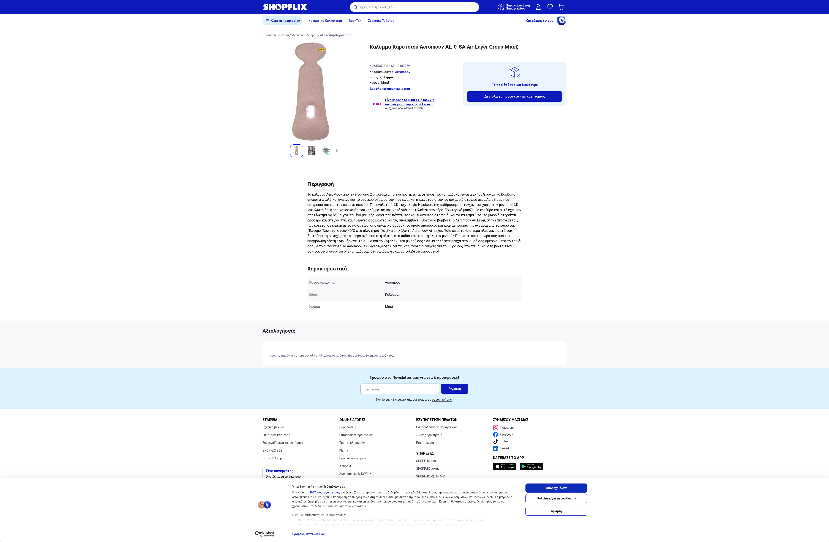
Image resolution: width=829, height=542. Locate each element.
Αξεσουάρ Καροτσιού (335, 35)
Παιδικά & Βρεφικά (276, 35)
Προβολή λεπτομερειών (308, 534)
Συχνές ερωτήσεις (429, 435)
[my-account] (538, 7)
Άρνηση (556, 511)
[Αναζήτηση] (355, 7)
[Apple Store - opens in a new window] (505, 466)
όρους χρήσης (442, 399)
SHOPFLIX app (272, 458)
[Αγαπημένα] (550, 7)
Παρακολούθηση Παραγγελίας (437, 427)
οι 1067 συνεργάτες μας (323, 492)
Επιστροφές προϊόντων (356, 435)
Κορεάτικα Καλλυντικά (325, 20)
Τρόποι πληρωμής (352, 442)
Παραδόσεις (347, 427)
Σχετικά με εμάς (274, 427)
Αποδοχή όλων (556, 488)
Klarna (343, 450)
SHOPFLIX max (426, 461)
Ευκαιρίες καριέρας (276, 435)
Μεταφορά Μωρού (304, 35)
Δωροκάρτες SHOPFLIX (355, 474)
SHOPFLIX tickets (428, 468)
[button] (562, 7)
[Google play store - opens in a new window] (531, 466)
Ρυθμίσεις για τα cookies (554, 498)
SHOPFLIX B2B (272, 450)
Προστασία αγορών (352, 458)
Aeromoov (402, 72)
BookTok (355, 20)
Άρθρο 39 (346, 466)
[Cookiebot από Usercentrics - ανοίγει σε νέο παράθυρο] (264, 534)
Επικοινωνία (425, 442)
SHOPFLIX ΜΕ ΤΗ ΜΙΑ (430, 476)
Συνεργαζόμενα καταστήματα (283, 442)
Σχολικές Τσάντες (381, 20)
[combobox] (414, 7)
